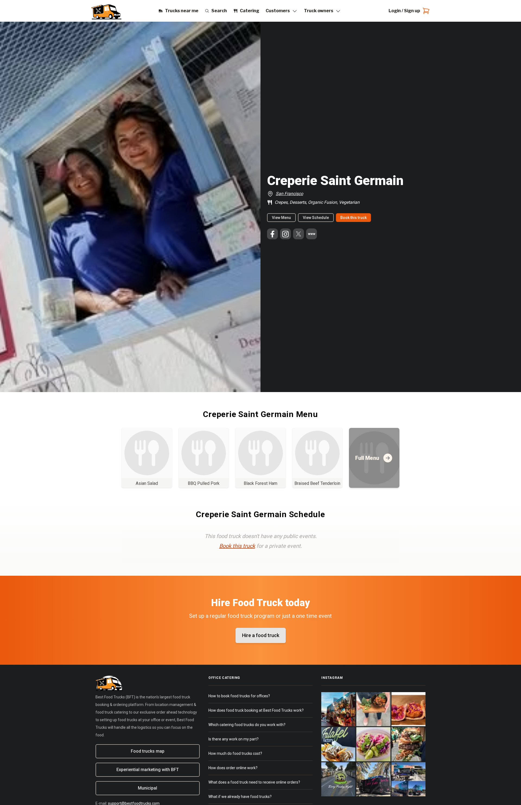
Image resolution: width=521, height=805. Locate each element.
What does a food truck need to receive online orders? (254, 782)
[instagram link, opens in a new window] (285, 233)
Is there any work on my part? (233, 739)
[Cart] (425, 11)
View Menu (281, 217)
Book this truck (353, 217)
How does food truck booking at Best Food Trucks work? (256, 710)
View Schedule (316, 217)
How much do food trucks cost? (235, 753)
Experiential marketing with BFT (147, 769)
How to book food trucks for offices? (239, 696)
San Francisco (289, 193)
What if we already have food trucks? (240, 796)
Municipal (147, 788)
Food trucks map (147, 751)
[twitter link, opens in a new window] (298, 233)
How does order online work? (233, 768)
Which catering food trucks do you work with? (246, 725)
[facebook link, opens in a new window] (272, 233)
